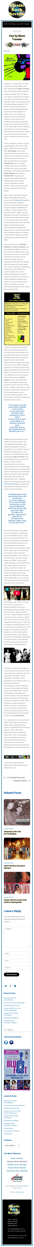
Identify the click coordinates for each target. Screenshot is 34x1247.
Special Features (12, 1225)
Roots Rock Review (17, 1168)
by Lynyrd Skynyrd (14, 1002)
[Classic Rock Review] (14, 1215)
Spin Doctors (18, 200)
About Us (15, 1219)
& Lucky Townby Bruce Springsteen (15, 901)
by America (20, 781)
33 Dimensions (20, 1192)
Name (7, 953)
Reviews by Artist (13, 1221)
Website (8, 967)
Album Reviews (8, 828)
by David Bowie (11, 1018)
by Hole (16, 777)
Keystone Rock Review (17, 1171)
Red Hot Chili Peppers (11, 484)
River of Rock (17, 1158)
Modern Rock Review (17, 1164)
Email (7, 960)
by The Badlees (12, 832)
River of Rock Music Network (20, 1186)
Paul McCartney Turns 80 (11, 1005)
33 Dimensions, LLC (17, 1229)
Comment (8, 929)
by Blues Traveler (17, 37)
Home (9, 1219)
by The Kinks (11, 1131)
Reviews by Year (12, 1223)
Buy (7, 51)
